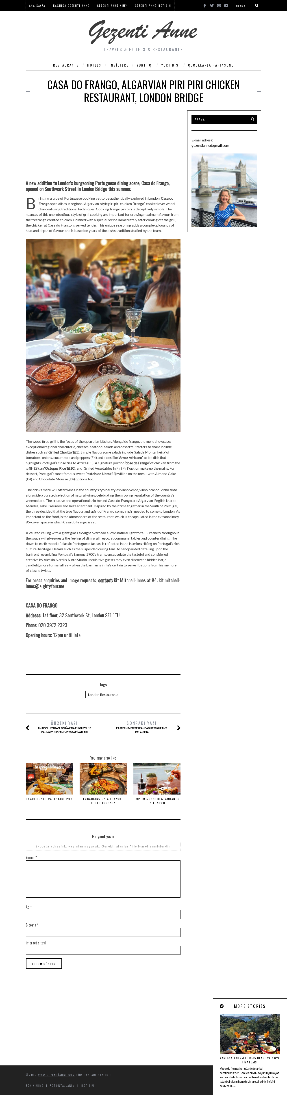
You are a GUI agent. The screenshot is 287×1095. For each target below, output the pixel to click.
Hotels (94, 65)
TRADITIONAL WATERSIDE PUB (49, 799)
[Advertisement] (103, 141)
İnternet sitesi (36, 943)
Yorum (31, 857)
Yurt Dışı (170, 65)
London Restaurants (103, 694)
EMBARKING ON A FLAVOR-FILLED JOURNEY (103, 801)
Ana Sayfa (37, 5)
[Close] (222, 1006)
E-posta (32, 925)
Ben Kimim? (35, 1085)
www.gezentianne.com (56, 1075)
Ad (29, 907)
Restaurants (66, 65)
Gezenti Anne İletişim (153, 5)
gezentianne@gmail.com (210, 145)
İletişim (87, 1085)
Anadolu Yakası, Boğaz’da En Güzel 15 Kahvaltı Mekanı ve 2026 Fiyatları (64, 727)
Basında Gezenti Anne (71, 5)
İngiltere (118, 65)
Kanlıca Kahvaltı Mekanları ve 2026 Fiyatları (250, 1060)
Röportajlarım (62, 1085)
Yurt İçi (145, 65)
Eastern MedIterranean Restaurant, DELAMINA (141, 727)
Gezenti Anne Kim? (112, 5)
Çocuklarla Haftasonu (211, 65)
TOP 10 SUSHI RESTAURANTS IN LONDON (157, 801)
